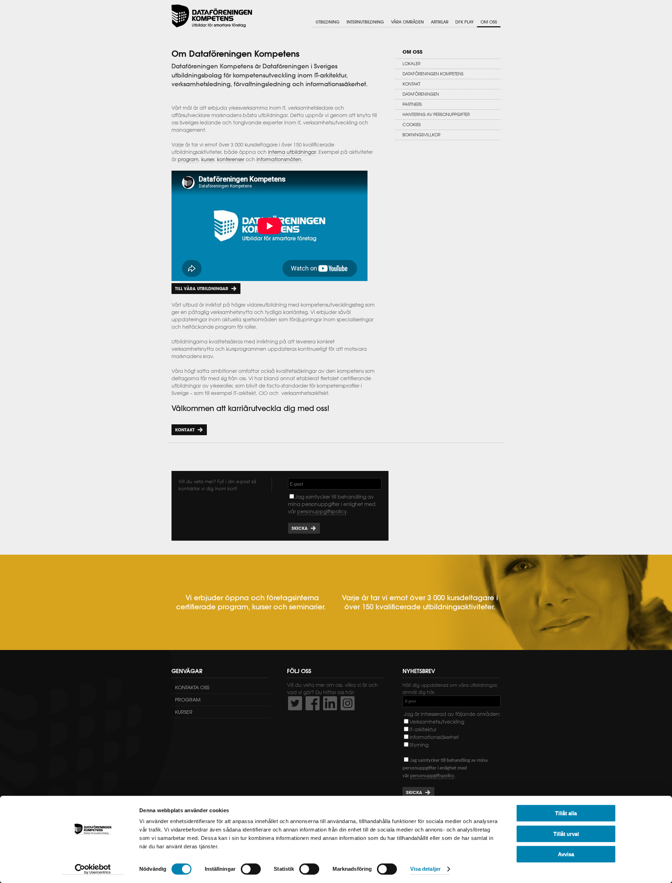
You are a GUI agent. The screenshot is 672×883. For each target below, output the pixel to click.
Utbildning (328, 22)
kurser (207, 159)
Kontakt (185, 430)
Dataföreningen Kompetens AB (212, 16)
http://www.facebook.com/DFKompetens (313, 703)
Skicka (300, 528)
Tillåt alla (566, 813)
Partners (412, 104)
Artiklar (439, 22)
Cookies (411, 124)
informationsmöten (279, 159)
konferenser (230, 159)
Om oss (489, 22)
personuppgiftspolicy (321, 511)
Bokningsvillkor (421, 134)
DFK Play (464, 22)
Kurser (183, 712)
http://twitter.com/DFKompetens (295, 703)
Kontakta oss (192, 687)
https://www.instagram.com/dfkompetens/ (348, 703)
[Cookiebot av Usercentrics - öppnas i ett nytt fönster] (93, 869)
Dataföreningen (420, 94)
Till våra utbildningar (201, 289)
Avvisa (566, 854)
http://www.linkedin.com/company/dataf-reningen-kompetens (330, 703)
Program (188, 700)
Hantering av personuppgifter (436, 114)
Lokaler (411, 63)
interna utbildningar (292, 152)
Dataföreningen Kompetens (432, 73)
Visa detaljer (425, 869)
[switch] (251, 869)
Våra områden (407, 22)
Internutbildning (365, 22)
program (188, 159)
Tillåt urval (566, 834)
